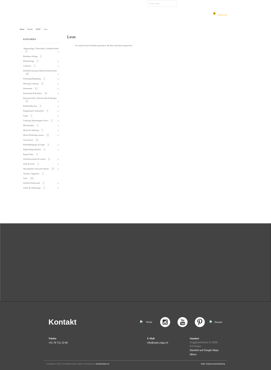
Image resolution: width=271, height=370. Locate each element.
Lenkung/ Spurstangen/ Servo (35, 120)
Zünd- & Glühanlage (32, 188)
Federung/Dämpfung (32, 79)
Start (59, 15)
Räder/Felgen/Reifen (32, 149)
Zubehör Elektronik (31, 183)
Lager (25, 115)
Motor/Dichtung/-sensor (33, 135)
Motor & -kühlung (31, 130)
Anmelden (204, 3)
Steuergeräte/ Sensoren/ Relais (36, 169)
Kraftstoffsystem (30, 106)
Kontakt (149, 15)
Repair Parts (28, 154)
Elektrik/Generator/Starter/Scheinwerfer (40, 71)
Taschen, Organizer (31, 173)
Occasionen (28, 140)
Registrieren (216, 3)
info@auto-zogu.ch (157, 342)
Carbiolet (27, 66)
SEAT (38, 29)
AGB (203, 364)
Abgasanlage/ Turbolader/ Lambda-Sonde (41, 48)
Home (22, 29)
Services (96, 15)
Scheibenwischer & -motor (34, 159)
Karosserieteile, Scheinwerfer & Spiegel (40, 98)
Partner (136, 15)
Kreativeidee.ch (102, 364)
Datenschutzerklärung (215, 364)
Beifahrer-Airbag (30, 56)
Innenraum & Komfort (32, 93)
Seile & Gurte (29, 164)
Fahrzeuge (111, 15)
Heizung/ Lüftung (30, 83)
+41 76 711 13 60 (58, 342)
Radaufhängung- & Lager (34, 144)
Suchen (173, 4)
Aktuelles (81, 15)
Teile (25, 178)
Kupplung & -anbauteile (33, 111)
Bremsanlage (28, 61)
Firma (68, 15)
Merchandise (28, 125)
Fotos (124, 15)
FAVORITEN (186, 3)
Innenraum (27, 88)
